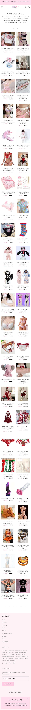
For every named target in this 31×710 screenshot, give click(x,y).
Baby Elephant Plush (8, 379)
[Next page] (26, 606)
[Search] (26, 7)
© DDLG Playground (15, 692)
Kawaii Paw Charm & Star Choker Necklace (23, 122)
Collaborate (5, 641)
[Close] (28, 698)
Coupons (4, 636)
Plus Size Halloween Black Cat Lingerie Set (8, 547)
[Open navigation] (2, 7)
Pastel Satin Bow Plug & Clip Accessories (23, 97)
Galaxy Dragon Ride (8, 498)
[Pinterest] (14, 663)
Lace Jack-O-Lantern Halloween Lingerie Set (23, 547)
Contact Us (4, 622)
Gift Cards (4, 625)
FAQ (3, 628)
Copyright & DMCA (7, 633)
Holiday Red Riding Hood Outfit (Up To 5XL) (8, 428)
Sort (15, 28)
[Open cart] (29, 7)
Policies (4, 630)
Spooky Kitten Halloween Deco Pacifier (23, 572)
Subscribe (7, 684)
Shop (3, 620)
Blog (3, 639)
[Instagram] (10, 663)
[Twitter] (6, 663)
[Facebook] (2, 663)
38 (21, 606)
